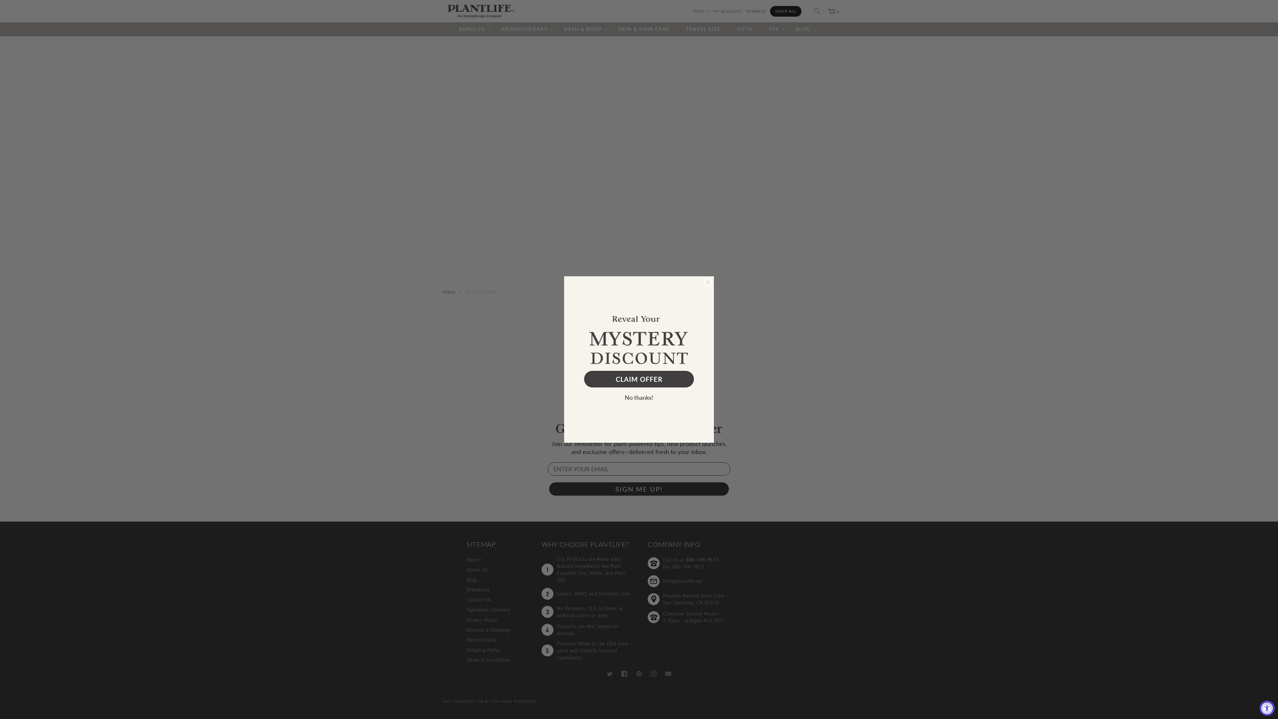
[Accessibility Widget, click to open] (1267, 708)
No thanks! (639, 397)
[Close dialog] (708, 282)
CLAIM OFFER (639, 379)
